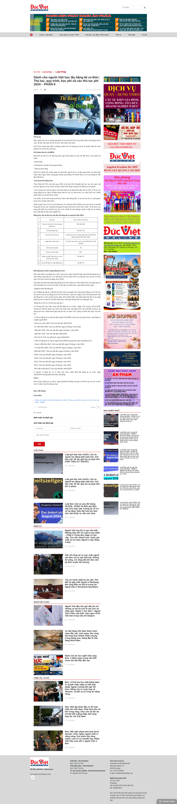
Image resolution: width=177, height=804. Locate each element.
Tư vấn (144, 35)
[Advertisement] (88, 52)
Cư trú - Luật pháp (46, 35)
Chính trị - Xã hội (41, 678)
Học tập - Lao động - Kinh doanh (97, 35)
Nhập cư (37, 526)
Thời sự (118, 35)
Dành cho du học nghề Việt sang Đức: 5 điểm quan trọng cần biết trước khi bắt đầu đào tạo (81, 658)
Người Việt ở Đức (41, 602)
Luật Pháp (38, 450)
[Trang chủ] (31, 35)
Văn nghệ (131, 35)
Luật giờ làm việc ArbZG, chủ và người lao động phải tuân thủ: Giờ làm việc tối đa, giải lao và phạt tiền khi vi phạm (82, 482)
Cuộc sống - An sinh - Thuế (69, 35)
